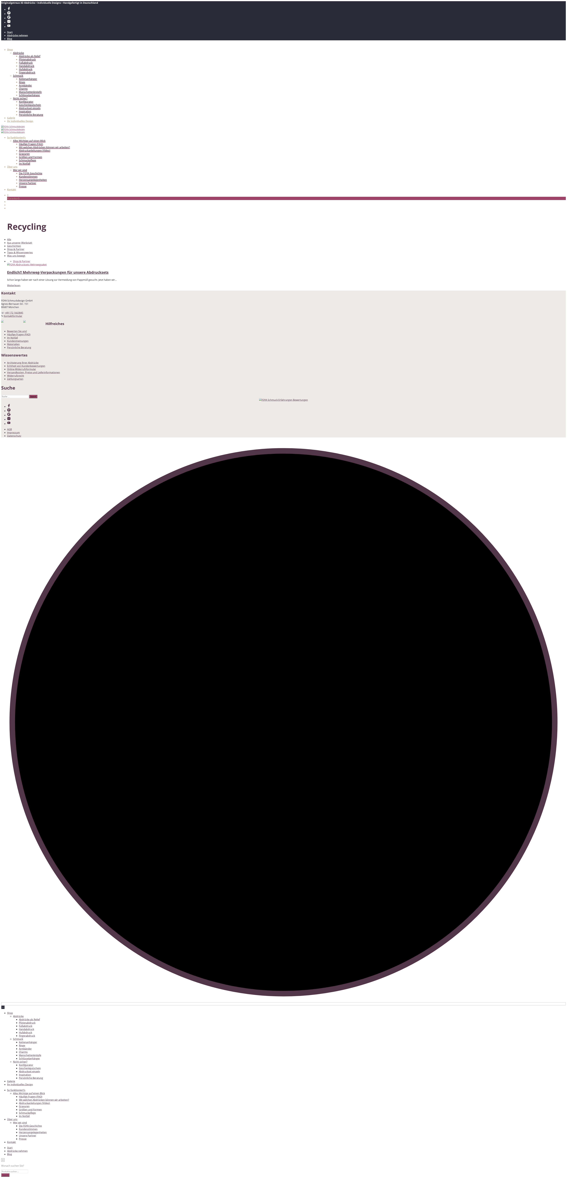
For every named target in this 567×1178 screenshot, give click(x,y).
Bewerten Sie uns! (17, 331)
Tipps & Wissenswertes (20, 252)
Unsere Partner (27, 183)
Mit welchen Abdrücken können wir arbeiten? (44, 147)
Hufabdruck (25, 69)
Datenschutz (14, 435)
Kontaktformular (13, 316)
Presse (22, 186)
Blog (9, 38)
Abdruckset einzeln (29, 108)
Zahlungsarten (15, 379)
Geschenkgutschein (30, 105)
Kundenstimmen (28, 176)
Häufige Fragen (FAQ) (31, 144)
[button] (7, 195)
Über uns (12, 166)
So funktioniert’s (16, 137)
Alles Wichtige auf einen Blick (29, 140)
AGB (9, 429)
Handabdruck (26, 66)
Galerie (11, 118)
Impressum (13, 432)
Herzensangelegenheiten (33, 179)
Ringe (22, 82)
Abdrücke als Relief (29, 56)
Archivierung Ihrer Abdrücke (23, 362)
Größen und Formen (30, 157)
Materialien (13, 344)
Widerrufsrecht (15, 375)
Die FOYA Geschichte (30, 173)
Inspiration (25, 111)
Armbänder (25, 85)
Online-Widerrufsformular (21, 369)
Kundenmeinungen (17, 341)
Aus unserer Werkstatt (19, 242)
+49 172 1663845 (14, 312)
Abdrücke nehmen (17, 35)
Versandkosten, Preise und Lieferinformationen (33, 372)
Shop (10, 49)
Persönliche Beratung (31, 114)
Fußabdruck (26, 62)
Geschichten (14, 246)
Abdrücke (18, 53)
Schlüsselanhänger (29, 95)
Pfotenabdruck (27, 59)
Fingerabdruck (27, 72)
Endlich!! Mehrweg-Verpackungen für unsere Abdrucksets (58, 272)
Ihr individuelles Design (20, 121)
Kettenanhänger (28, 79)
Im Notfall (24, 163)
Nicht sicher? (20, 98)
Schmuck (18, 75)
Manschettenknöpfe (30, 92)
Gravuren (24, 153)
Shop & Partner (15, 249)
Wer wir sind (20, 170)
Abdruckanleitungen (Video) (34, 150)
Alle (9, 239)
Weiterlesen (13, 285)
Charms (23, 88)
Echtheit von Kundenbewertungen (26, 366)
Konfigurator (26, 101)
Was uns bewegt (16, 255)
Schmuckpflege (27, 160)
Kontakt (11, 189)
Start (10, 32)
